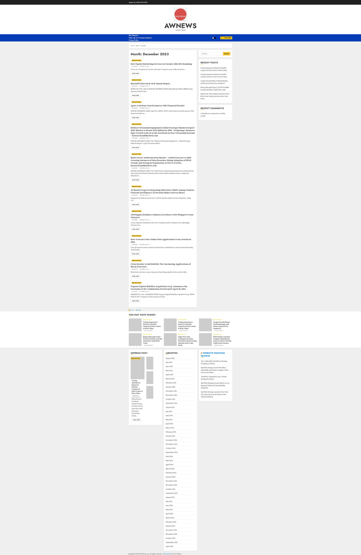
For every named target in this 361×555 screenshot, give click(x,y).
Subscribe (227, 38)
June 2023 (169, 505)
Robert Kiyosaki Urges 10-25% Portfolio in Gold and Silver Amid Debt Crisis (152, 340)
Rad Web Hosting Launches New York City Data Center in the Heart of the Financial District (214, 394)
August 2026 (170, 358)
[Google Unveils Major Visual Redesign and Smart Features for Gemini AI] (205, 324)
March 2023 (170, 518)
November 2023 (171, 485)
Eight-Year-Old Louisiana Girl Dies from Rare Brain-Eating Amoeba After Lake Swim (215, 96)
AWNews (180, 26)
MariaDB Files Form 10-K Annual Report (150, 83)
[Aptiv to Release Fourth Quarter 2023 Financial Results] (163, 102)
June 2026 (169, 366)
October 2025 (170, 399)
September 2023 (171, 493)
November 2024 (171, 444)
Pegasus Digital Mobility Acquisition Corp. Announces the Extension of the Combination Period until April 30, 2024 (159, 287)
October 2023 (170, 489)
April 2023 (169, 514)
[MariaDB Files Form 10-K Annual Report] (163, 80)
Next (139, 310)
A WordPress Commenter (210, 113)
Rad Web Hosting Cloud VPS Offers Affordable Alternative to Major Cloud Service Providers (214, 370)
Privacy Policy (133, 40)
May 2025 (169, 420)
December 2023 (171, 481)
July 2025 (169, 411)
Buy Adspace (133, 35)
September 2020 (171, 542)
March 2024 (170, 469)
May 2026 (169, 371)
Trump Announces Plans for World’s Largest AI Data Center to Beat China (152, 325)
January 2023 (170, 526)
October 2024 (170, 448)
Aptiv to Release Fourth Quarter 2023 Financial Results (157, 105)
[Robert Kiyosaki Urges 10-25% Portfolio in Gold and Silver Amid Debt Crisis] (135, 339)
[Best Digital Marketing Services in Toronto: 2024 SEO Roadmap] (163, 60)
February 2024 (171, 473)
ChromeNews (167, 554)
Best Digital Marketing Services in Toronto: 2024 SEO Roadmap (161, 64)
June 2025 (169, 415)
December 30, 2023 (144, 244)
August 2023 (170, 497)
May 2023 (169, 510)
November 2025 (171, 395)
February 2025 (171, 432)
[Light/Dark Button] (214, 38)
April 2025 (169, 424)
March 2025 (170, 428)
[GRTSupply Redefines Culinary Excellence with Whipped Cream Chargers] (163, 211)
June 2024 (169, 456)
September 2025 (171, 403)
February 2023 (171, 522)
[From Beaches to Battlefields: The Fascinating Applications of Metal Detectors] (163, 260)
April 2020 (169, 546)
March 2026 (170, 379)
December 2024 (171, 440)
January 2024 (170, 477)
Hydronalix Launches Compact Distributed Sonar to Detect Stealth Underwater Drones (222, 340)
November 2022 (171, 534)
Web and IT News (136, 60)
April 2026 (169, 375)
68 (136, 310)
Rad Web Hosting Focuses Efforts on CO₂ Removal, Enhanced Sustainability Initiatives (215, 385)
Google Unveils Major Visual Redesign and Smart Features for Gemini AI (221, 325)
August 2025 (170, 407)
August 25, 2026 (148, 330)
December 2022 (171, 530)
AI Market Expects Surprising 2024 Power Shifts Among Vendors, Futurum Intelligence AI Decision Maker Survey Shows (163, 191)
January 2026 (170, 387)
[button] (218, 38)
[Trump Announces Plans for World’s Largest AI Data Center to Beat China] (135, 324)
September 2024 (171, 452)
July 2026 (169, 362)
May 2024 (169, 460)
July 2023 (169, 501)
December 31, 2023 (144, 66)
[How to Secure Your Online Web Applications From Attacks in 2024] (163, 236)
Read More (135, 73)
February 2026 (171, 383)
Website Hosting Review (213, 354)
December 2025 (171, 391)
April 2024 (169, 465)
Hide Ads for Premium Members (140, 38)
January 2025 (170, 436)
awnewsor (134, 66)
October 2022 (170, 538)
